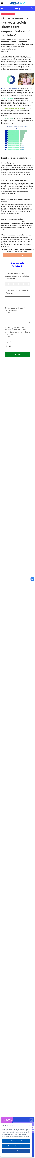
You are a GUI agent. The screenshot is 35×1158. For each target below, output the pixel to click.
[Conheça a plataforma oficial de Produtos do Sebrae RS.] (17, 3)
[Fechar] (30, 1126)
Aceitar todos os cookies (16, 1141)
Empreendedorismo (8, 14)
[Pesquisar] (32, 8)
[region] (16, 1140)
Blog (17, 8)
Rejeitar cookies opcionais (16, 1146)
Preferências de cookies (16, 1151)
